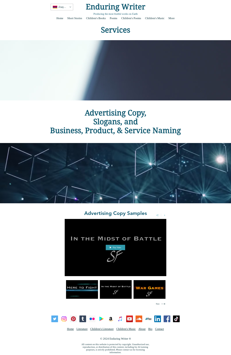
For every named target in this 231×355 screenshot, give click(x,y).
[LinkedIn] (157, 318)
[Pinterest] (73, 318)
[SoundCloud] (139, 318)
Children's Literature (102, 328)
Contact (159, 328)
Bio (150, 328)
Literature (82, 328)
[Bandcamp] (148, 318)
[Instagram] (64, 318)
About (142, 328)
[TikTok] (176, 318)
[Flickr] (92, 318)
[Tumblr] (82, 318)
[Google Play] (101, 318)
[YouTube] (129, 318)
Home (70, 328)
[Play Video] (82, 289)
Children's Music (126, 328)
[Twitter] (54, 318)
